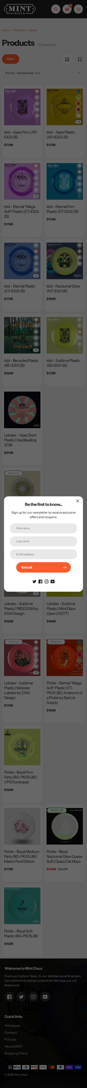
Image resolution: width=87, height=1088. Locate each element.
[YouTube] (53, 581)
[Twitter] (34, 581)
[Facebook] (40, 581)
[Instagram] (47, 581)
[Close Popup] (77, 500)
